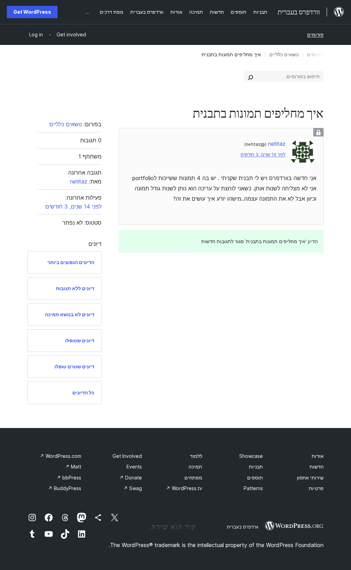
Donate (130, 477)
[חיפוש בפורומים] (250, 76)
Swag (132, 488)
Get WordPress (32, 12)
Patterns (253, 488)
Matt (73, 467)
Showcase (251, 456)
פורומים (315, 34)
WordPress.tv (184, 488)
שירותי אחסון (310, 477)
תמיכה (195, 467)
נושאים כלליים (284, 54)
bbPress (69, 477)
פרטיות (316, 488)
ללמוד (196, 456)
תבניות (256, 467)
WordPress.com (60, 456)
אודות (318, 456)
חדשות (317, 467)
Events (134, 467)
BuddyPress (64, 488)
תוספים (255, 477)
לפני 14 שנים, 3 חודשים (263, 154)
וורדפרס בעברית (242, 527)
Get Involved (127, 456)
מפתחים (193, 477)
